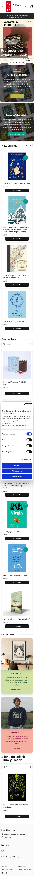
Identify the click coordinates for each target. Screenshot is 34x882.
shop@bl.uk (7, 837)
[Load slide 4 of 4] (19, 62)
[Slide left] (2, 16)
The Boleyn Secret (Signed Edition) (16, 183)
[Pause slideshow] (24, 62)
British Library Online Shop (14, 879)
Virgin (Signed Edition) (11, 532)
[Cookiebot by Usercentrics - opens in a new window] (24, 404)
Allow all (17, 465)
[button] (2, 6)
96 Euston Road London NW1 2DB (14, 834)
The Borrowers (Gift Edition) (13, 322)
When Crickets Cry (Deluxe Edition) (16, 619)
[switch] (29, 439)
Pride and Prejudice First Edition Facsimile (15, 383)
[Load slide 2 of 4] (13, 62)
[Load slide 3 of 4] (16, 62)
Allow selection (17, 471)
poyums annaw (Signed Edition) (15, 575)
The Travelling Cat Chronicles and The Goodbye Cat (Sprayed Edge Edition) (16, 485)
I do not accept (17, 476)
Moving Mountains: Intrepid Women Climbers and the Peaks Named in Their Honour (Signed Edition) (16, 229)
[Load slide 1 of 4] (10, 62)
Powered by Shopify (24, 879)
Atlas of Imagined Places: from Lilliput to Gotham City (14, 277)
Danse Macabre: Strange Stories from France (15, 806)
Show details (24, 459)
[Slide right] (32, 16)
